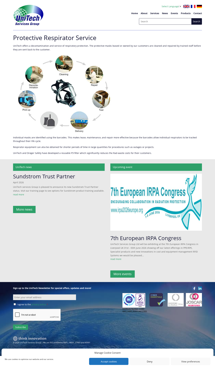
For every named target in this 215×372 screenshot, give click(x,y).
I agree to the (32, 304)
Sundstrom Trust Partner (44, 176)
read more (18, 194)
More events (122, 274)
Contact (197, 13)
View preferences (190, 361)
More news (24, 209)
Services (154, 13)
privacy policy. (38, 304)
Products (186, 13)
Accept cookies (109, 361)
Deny (150, 361)
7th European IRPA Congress (145, 238)
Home (134, 13)
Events (174, 13)
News (165, 13)
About (144, 13)
